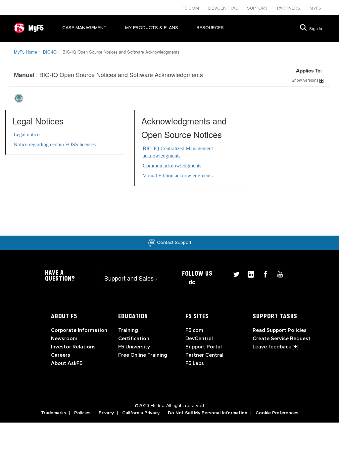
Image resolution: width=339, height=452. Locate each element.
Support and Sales (131, 278)
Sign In (315, 28)
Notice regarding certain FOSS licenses (55, 144)
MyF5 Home (25, 52)
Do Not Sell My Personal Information (207, 413)
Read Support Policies (280, 330)
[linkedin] (248, 273)
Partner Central (204, 355)
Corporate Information (79, 330)
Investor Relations (73, 346)
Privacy (106, 413)
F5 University (134, 346)
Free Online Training (142, 355)
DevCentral (199, 338)
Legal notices (27, 134)
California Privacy (141, 413)
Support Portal (203, 346)
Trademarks (53, 413)
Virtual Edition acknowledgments (178, 175)
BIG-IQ (50, 52)
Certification (133, 338)
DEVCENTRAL (223, 8)
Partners (289, 8)
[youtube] (276, 273)
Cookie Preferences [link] (277, 413)
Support (258, 8)
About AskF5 (66, 363)
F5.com (191, 8)
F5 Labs (194, 363)
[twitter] (233, 273)
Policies (82, 413)
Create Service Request (282, 338)
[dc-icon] (188, 281)
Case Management (84, 27)
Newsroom (64, 338)
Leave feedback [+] (275, 346)
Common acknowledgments (172, 165)
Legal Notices (38, 120)
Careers (60, 355)
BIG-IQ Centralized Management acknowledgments (178, 152)
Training (128, 330)
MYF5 (315, 8)
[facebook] (263, 273)
